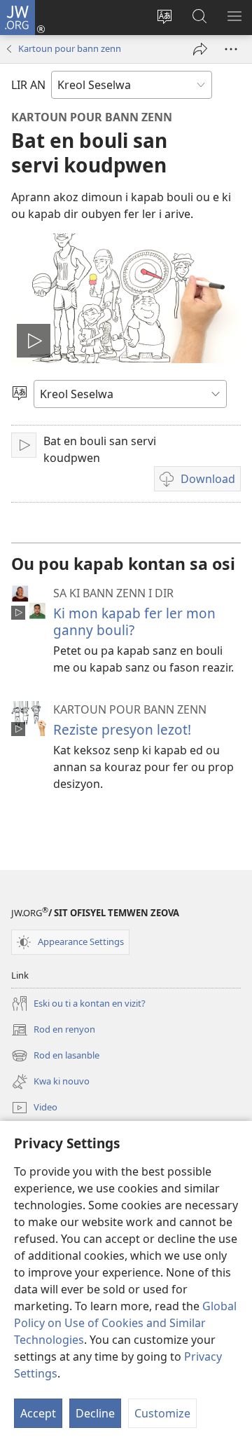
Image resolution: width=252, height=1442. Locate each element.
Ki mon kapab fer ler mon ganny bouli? (134, 621)
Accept (38, 1413)
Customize (162, 1413)
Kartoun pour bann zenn (69, 48)
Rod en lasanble (55, 1056)
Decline (95, 1413)
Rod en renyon (53, 1030)
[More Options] (231, 49)
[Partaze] (200, 49)
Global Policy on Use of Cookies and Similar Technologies (125, 1322)
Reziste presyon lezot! (122, 729)
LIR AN (28, 85)
